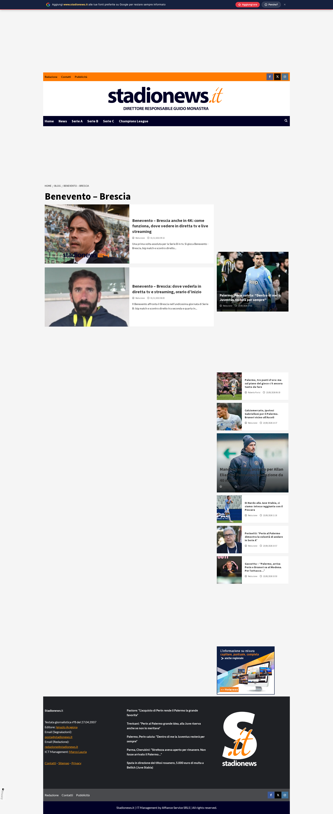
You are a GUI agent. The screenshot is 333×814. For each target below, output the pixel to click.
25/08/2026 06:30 (273, 392)
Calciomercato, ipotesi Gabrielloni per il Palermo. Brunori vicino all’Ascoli (261, 414)
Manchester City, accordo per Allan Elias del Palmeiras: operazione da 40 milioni (251, 474)
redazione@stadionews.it (61, 746)
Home (49, 121)
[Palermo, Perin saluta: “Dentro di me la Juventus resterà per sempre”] (252, 282)
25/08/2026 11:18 (270, 515)
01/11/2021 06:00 (158, 298)
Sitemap (63, 763)
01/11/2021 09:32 (158, 238)
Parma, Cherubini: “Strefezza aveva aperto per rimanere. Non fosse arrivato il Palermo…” (166, 752)
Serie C (108, 121)
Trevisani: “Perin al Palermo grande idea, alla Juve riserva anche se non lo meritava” (164, 726)
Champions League (133, 121)
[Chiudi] (285, 5)
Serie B (92, 121)
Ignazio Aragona (66, 727)
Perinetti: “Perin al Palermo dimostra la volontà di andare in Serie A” (264, 537)
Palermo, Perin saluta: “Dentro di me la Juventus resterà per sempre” (250, 297)
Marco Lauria (78, 752)
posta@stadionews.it (58, 737)
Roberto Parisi (254, 392)
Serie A (77, 121)
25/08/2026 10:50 (270, 576)
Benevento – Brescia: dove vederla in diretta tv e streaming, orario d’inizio (166, 288)
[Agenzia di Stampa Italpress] (246, 670)
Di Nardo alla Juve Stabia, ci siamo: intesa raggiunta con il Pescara (264, 506)
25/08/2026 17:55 (245, 305)
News (63, 121)
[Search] (286, 120)
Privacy (76, 763)
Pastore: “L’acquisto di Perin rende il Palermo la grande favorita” (162, 713)
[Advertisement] (166, 44)
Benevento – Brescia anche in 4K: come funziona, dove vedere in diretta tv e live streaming (170, 226)
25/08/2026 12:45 (245, 486)
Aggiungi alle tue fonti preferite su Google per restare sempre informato (109, 4)
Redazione (51, 76)
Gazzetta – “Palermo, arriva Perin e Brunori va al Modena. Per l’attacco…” (263, 567)
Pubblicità (81, 76)
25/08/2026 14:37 (270, 423)
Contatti (66, 76)
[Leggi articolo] (87, 234)
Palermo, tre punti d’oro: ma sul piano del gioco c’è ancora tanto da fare (264, 383)
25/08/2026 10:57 (270, 545)
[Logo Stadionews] (240, 739)
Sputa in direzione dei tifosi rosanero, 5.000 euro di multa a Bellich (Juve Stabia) (165, 765)
